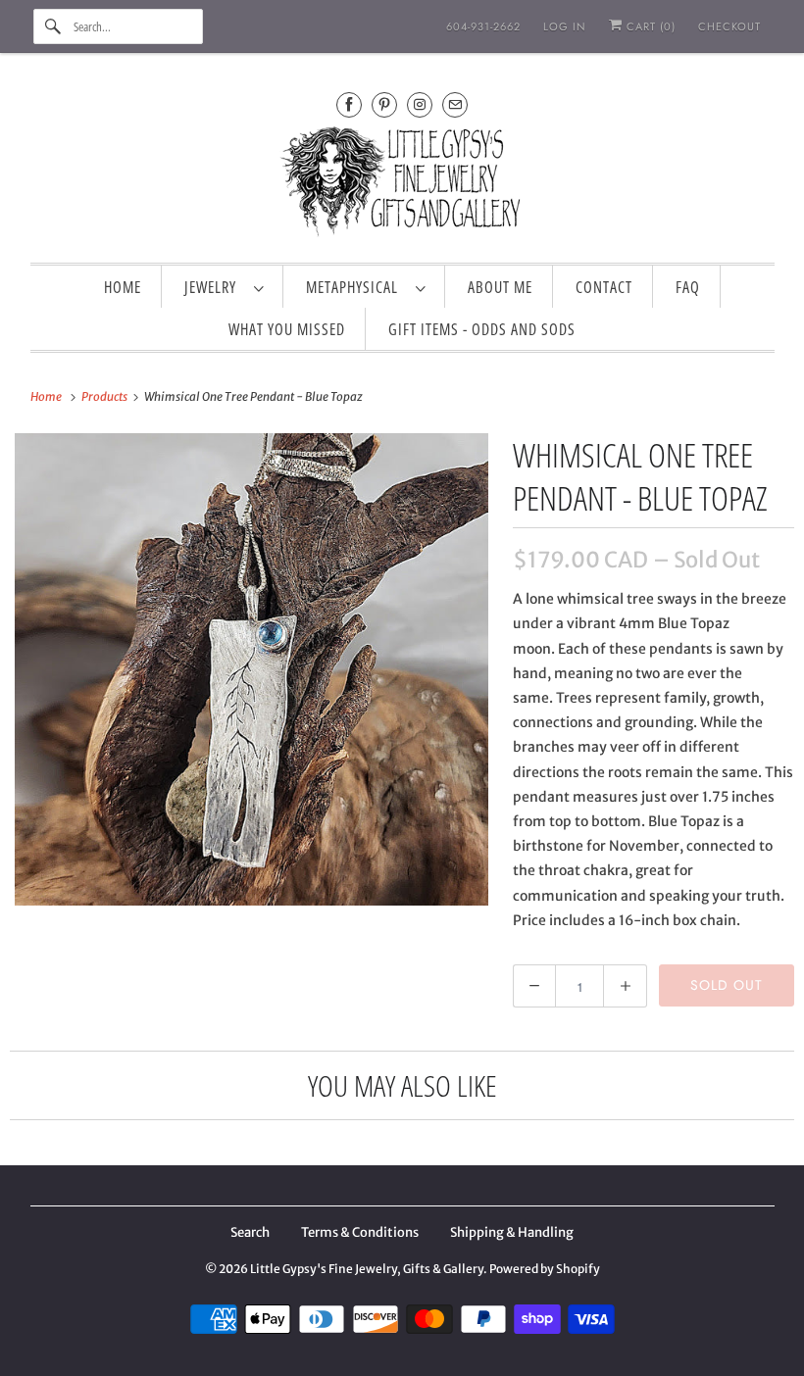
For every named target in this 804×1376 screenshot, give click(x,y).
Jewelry (214, 287)
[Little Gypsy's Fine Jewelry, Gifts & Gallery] (402, 184)
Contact (604, 287)
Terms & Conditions (360, 1232)
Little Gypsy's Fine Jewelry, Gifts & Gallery (366, 1268)
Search (250, 1232)
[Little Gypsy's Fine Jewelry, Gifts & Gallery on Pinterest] (384, 104)
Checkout (729, 26)
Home (122, 287)
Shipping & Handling (512, 1232)
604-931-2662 (483, 26)
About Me (500, 287)
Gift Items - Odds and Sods (482, 329)
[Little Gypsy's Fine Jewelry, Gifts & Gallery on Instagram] (419, 104)
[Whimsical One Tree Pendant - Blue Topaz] (251, 670)
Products (105, 396)
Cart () (649, 26)
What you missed (286, 329)
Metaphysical (356, 287)
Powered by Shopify (544, 1268)
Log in (564, 26)
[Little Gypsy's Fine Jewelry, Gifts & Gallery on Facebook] (349, 104)
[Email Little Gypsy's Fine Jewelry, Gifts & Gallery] (455, 104)
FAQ (688, 287)
